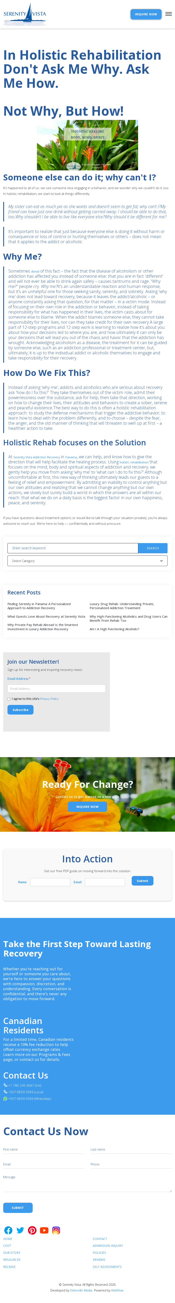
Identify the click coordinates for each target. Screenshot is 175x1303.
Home (7, 1239)
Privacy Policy (49, 698)
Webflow (117, 1290)
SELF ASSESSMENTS (107, 1267)
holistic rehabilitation (134, 462)
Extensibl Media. (81, 1290)
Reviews (99, 1260)
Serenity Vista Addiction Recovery (37, 457)
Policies (99, 1253)
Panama (71, 457)
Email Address (18, 678)
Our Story (11, 1253)
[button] (167, 14)
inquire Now (87, 807)
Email (78, 882)
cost (7, 1246)
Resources (11, 1260)
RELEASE (9, 1267)
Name (22, 882)
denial (35, 271)
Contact (100, 1239)
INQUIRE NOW (146, 14)
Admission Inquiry (108, 1246)
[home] (25, 14)
